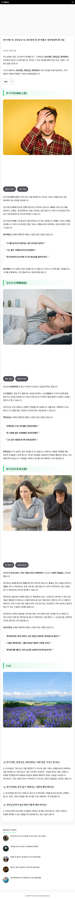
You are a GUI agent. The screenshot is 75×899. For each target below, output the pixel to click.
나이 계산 (22, 189)
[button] (72, 2)
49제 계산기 (22, 565)
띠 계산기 (8, 565)
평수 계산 (8, 378)
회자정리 (6, 572)
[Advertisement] (37, 21)
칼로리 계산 (21, 378)
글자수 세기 (9, 189)
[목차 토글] (10, 81)
